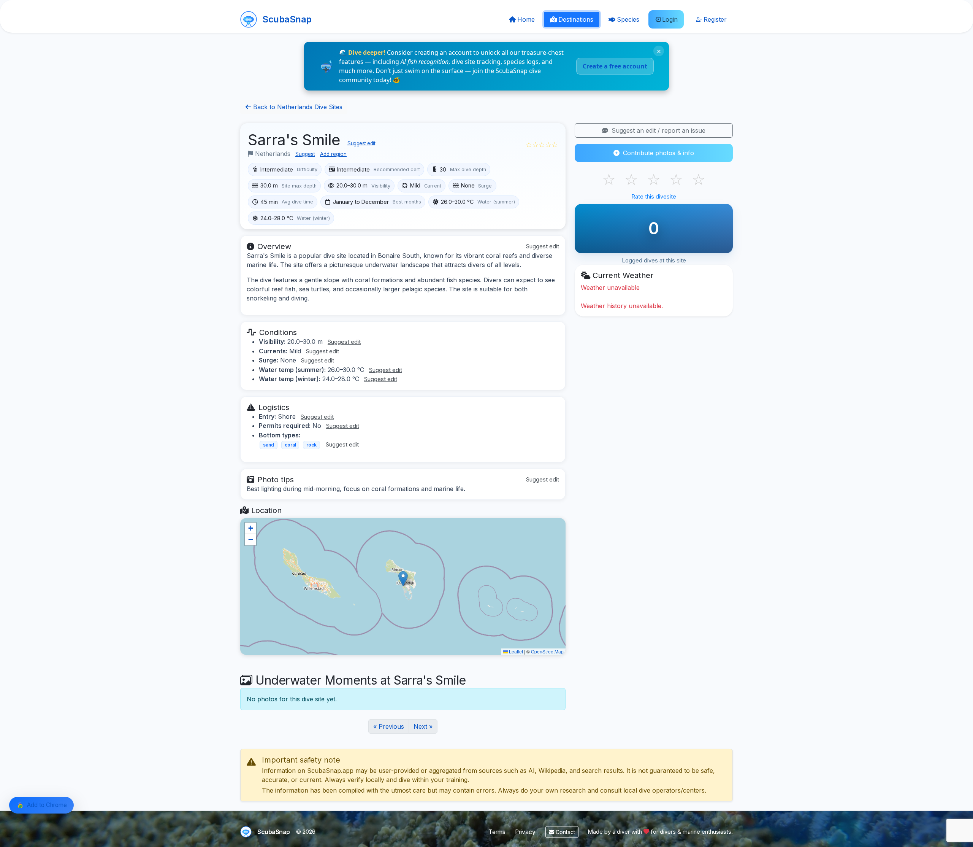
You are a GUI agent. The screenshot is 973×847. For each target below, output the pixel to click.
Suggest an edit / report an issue (657, 130)
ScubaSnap (287, 19)
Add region (333, 154)
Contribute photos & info (657, 153)
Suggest (305, 154)
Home (526, 19)
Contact (564, 832)
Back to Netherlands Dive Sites (296, 107)
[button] (403, 578)
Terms (497, 832)
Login (670, 19)
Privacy (525, 832)
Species (628, 19)
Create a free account (615, 66)
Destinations (575, 19)
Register (715, 19)
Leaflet (515, 651)
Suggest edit (361, 143)
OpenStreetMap (547, 651)
